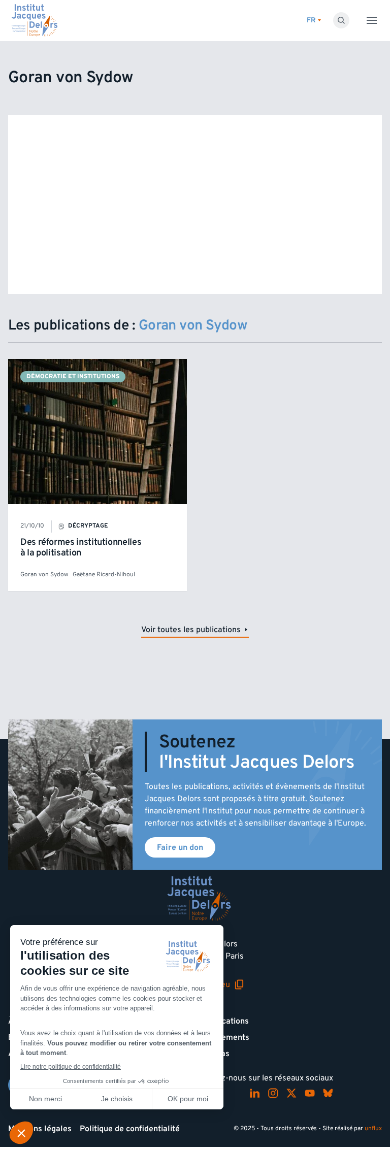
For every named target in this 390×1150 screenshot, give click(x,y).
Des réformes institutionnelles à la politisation (80, 548)
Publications (226, 1021)
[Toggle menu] (372, 20)
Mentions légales (40, 1128)
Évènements (226, 1037)
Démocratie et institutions (72, 376)
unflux (373, 1128)
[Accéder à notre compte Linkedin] (255, 1093)
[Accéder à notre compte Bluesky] (328, 1093)
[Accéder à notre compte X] (291, 1093)
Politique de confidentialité (130, 1128)
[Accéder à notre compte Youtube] (310, 1093)
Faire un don (180, 847)
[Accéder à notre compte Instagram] (273, 1093)
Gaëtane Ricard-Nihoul (104, 574)
